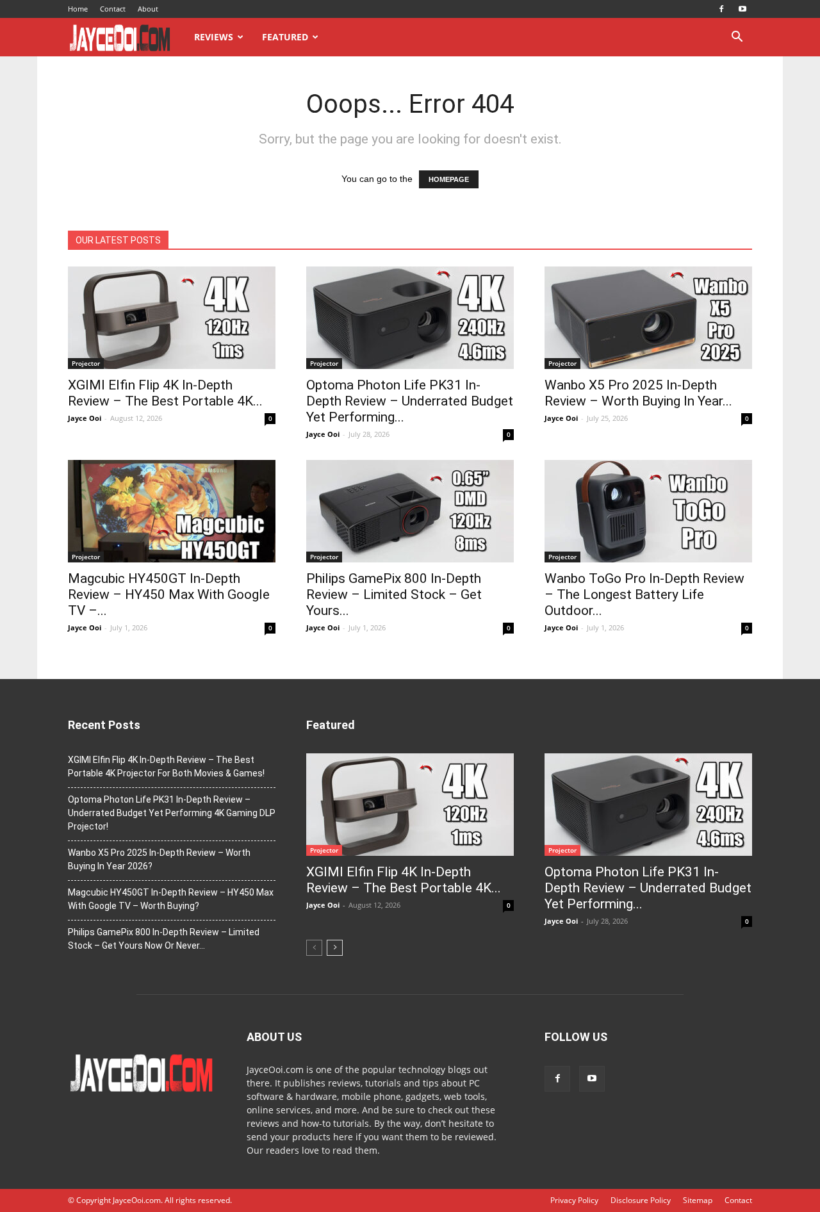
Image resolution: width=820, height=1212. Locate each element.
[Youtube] (742, 9)
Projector (86, 363)
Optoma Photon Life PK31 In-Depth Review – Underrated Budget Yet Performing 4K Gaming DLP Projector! (171, 812)
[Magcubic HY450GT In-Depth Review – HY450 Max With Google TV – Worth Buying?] (171, 511)
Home (78, 8)
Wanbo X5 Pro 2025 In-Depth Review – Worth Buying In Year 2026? (159, 859)
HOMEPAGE (449, 179)
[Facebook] (721, 9)
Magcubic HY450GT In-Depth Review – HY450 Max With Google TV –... (169, 594)
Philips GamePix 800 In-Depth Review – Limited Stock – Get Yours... (394, 594)
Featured (285, 37)
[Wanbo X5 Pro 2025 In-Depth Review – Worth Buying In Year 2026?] (648, 317)
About (148, 8)
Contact (113, 8)
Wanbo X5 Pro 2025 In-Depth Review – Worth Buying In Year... (638, 393)
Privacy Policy (574, 1200)
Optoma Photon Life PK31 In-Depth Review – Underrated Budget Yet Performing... (409, 401)
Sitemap (697, 1200)
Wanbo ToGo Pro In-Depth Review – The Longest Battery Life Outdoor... (644, 594)
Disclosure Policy (641, 1200)
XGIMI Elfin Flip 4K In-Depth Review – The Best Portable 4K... (165, 393)
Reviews (213, 37)
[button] (736, 38)
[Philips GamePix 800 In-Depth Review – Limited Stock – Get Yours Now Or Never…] (410, 511)
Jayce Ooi (84, 418)
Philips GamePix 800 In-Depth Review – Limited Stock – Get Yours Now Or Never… (163, 939)
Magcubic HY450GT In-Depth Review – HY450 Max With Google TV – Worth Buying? (171, 899)
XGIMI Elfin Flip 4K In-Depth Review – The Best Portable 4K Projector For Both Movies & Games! (166, 766)
